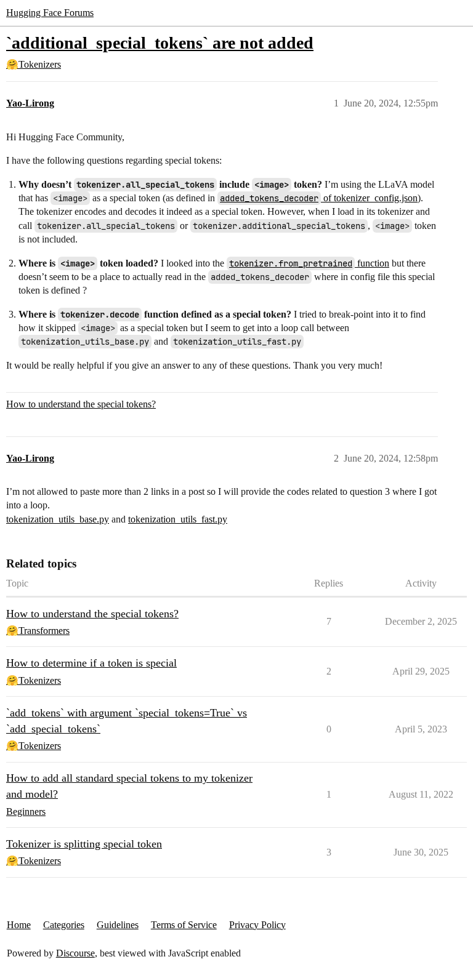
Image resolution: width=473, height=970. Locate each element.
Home (19, 925)
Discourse (75, 953)
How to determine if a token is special (91, 663)
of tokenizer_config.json (319, 198)
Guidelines (118, 925)
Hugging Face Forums (50, 12)
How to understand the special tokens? (81, 404)
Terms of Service (184, 925)
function (309, 263)
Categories (63, 925)
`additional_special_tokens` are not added (159, 42)
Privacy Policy (257, 925)
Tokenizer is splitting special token (84, 844)
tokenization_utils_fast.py (177, 519)
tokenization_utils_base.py (57, 519)
